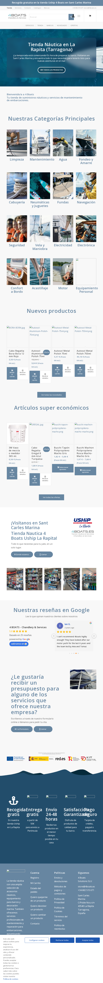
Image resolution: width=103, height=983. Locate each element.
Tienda (9, 8)
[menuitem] (10, 8)
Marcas (46, 8)
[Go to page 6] (78, 653)
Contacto (27, 8)
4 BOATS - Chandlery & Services (28, 627)
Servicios (18, 8)
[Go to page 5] (76, 653)
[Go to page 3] (71, 653)
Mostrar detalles (23, 373)
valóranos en (17, 643)
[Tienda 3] (58, 587)
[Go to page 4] (73, 653)
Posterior (100, 57)
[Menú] (78, 16)
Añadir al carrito (12, 374)
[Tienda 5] (20, 587)
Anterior (2, 57)
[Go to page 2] (69, 653)
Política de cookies (10, 979)
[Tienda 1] (95, 587)
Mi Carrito (35, 883)
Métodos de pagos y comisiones (60, 890)
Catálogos (37, 8)
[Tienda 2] (77, 587)
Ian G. (67, 624)
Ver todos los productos (51, 70)
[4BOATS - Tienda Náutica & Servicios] (17, 16)
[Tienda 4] (39, 587)
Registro (34, 877)
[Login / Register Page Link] (72, 16)
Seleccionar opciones (63, 468)
